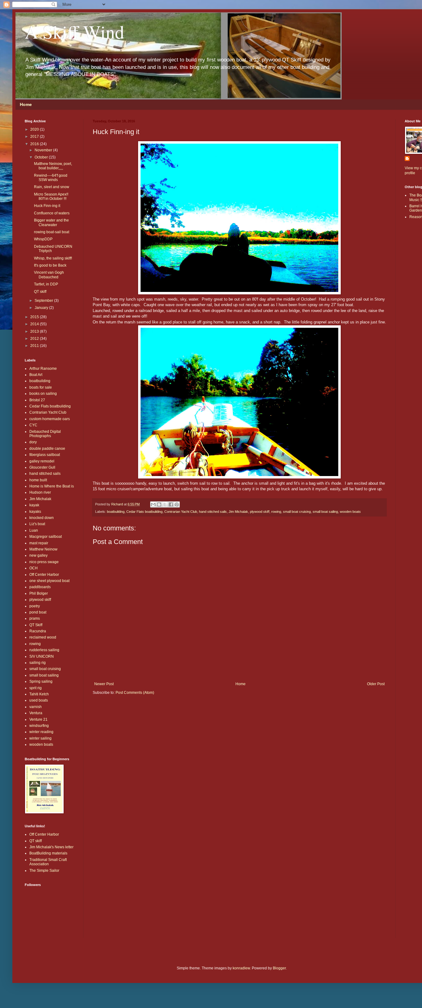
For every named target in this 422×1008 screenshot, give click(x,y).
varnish (35, 707)
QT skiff (40, 291)
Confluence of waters (52, 213)
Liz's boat (37, 524)
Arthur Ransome (43, 368)
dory (33, 442)
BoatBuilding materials (48, 853)
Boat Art (35, 375)
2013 (35, 331)
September (44, 300)
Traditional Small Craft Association (48, 862)
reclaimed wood (42, 637)
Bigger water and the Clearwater (51, 222)
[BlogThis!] (159, 504)
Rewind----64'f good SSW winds (50, 177)
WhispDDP (43, 239)
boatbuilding (115, 511)
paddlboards (40, 587)
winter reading (41, 732)
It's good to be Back (50, 265)
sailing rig (37, 662)
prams (34, 618)
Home (26, 104)
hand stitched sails (213, 511)
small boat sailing (325, 511)
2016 (35, 144)
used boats (38, 700)
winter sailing (40, 738)
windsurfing (39, 725)
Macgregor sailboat (45, 536)
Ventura (35, 713)
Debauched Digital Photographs (45, 433)
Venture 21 (38, 719)
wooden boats (350, 511)
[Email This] (153, 504)
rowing (276, 511)
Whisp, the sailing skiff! (53, 258)
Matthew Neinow (43, 549)
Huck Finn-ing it (47, 206)
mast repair (38, 543)
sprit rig (35, 688)
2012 (35, 338)
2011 (35, 346)
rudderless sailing (44, 650)
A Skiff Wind (74, 31)
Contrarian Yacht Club (180, 511)
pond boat (37, 612)
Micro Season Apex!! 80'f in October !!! (51, 196)
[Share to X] (165, 504)
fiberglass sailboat (44, 455)
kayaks (35, 511)
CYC (33, 425)
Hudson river (40, 492)
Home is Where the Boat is (51, 486)
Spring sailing (41, 681)
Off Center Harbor (44, 574)
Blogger (279, 968)
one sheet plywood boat (49, 581)
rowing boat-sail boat (51, 232)
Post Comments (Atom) (135, 692)
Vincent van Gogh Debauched (49, 274)
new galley (38, 555)
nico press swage (44, 562)
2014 (35, 324)
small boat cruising (297, 511)
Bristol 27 (37, 400)
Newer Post (104, 684)
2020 (35, 129)
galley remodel (41, 461)
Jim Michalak (238, 511)
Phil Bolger (38, 593)
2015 (35, 317)
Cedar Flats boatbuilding (144, 511)
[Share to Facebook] (171, 504)
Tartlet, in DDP (46, 284)
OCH (33, 568)
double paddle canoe (47, 448)
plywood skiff (259, 511)
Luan (33, 530)
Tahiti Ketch (39, 694)
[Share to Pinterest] (177, 504)
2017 (35, 136)
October (42, 157)
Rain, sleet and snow (51, 187)
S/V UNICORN (41, 656)
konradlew (241, 968)
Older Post (376, 684)
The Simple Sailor (44, 870)
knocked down (41, 518)
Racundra (37, 631)
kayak (34, 505)
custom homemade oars (49, 419)
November (44, 150)
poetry (34, 606)
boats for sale (40, 387)
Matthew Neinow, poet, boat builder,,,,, (53, 166)
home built (38, 480)
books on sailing (43, 393)
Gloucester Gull (42, 467)
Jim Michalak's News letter (51, 847)
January (42, 308)
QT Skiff (35, 625)
